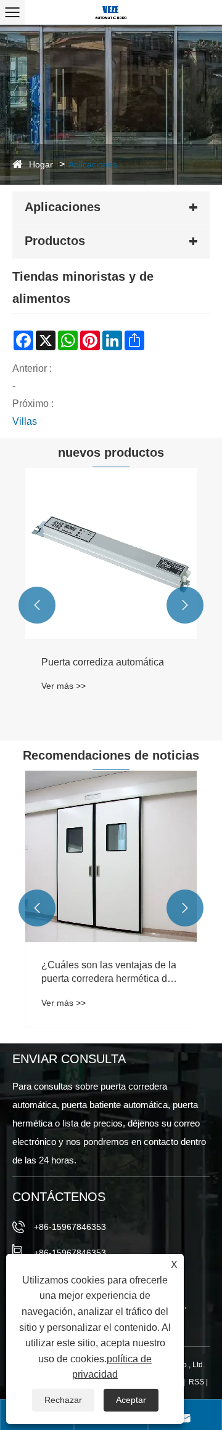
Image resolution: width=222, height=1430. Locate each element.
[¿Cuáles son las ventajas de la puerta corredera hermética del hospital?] (111, 856)
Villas (24, 421)
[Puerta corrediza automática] (111, 553)
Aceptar (131, 1400)
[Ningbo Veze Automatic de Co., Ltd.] (110, 12)
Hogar (41, 164)
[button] (37, 605)
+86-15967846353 (70, 1227)
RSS (196, 1382)
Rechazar (63, 1400)
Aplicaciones (92, 164)
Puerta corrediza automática (102, 662)
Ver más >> (63, 686)
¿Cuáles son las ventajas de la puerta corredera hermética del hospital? (108, 973)
